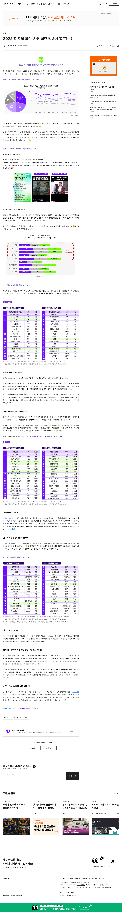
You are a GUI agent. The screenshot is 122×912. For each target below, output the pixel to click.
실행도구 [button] (60, 4)
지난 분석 (6, 636)
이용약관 (62, 892)
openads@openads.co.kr (103, 887)
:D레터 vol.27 (7, 518)
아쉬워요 (49, 748)
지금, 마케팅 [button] (29, 4)
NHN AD (6, 878)
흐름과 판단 (41, 4)
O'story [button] (70, 4)
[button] (117, 793)
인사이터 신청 (113, 3)
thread (13, 895)
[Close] (91, 905)
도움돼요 (33, 748)
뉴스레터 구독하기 (99, 867)
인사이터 (51, 4)
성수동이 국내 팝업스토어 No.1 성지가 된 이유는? (44, 806)
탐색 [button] (20, 4)
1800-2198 (88, 887)
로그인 (105, 3)
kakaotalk (19, 895)
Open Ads (8, 4)
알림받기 (72, 731)
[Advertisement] (103, 153)
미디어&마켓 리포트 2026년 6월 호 (105, 806)
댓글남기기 (72, 776)
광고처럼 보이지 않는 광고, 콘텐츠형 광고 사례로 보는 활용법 (75, 806)
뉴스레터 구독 (9, 708)
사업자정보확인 (81, 885)
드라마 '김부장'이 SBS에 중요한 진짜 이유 (14, 806)
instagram (6, 895)
